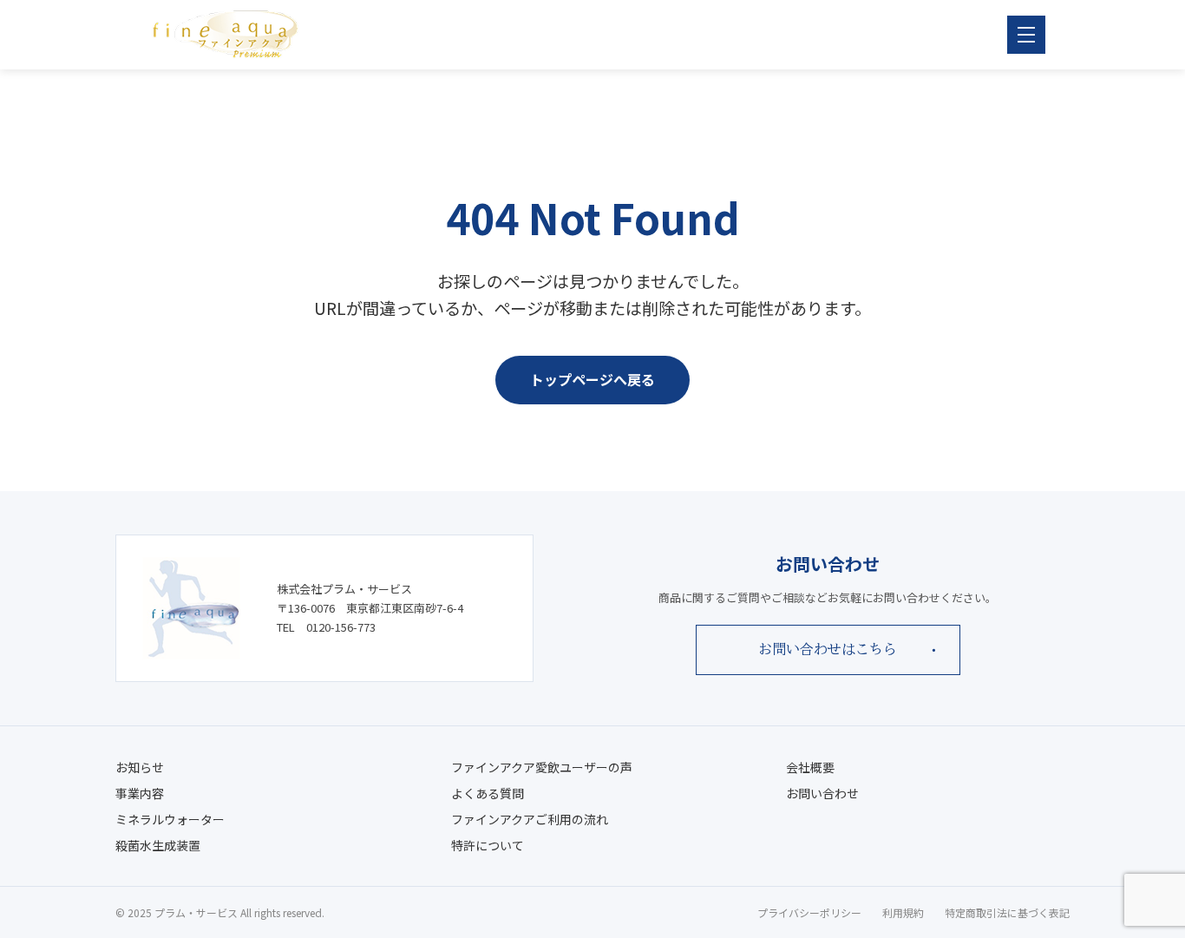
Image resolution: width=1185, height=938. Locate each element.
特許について (487, 845)
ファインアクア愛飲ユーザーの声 (541, 767)
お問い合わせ (822, 793)
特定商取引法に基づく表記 (1007, 912)
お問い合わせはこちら (827, 649)
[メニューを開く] (1026, 35)
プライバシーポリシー (809, 912)
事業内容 (139, 793)
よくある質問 (487, 793)
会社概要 (810, 767)
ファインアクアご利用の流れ (529, 819)
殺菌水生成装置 (157, 845)
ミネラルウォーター (170, 819)
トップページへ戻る (592, 379)
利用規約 (903, 912)
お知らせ (139, 767)
